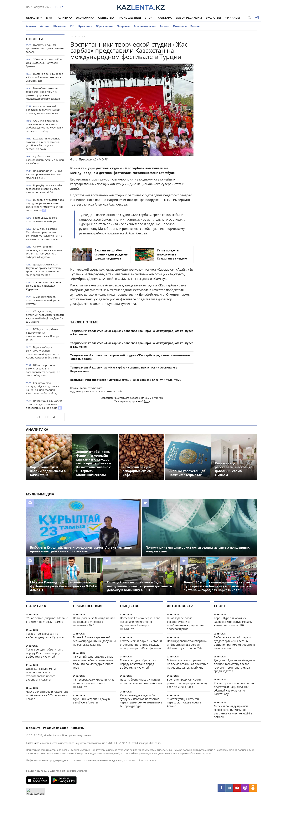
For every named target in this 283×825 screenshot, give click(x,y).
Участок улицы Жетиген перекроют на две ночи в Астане (184, 702)
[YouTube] (237, 788)
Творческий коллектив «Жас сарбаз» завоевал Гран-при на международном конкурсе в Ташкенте (131, 332)
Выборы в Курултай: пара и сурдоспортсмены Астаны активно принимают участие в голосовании (45, 205)
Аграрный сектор (145, 26)
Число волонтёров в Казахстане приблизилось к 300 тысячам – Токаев (47, 695)
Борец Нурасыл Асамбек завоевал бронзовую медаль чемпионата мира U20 (44, 189)
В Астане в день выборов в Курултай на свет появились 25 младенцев (44, 77)
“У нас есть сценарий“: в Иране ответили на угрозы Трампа (44, 63)
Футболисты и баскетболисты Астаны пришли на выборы (45, 160)
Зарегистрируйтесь (113, 397)
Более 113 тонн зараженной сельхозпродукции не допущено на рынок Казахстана (94, 640)
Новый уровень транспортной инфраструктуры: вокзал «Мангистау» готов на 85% (187, 644)
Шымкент (59, 26)
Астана (44, 26)
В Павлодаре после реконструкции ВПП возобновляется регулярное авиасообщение (43, 370)
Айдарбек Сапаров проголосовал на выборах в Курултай (42, 300)
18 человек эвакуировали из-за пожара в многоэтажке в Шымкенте (94, 683)
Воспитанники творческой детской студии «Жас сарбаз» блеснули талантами (126, 380)
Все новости (45, 417)
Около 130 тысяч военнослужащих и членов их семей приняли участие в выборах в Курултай (44, 252)
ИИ (72, 26)
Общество (106, 17)
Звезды (195, 26)
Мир (49, 17)
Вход (147, 401)
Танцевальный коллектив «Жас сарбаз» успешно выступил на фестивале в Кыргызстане (123, 369)
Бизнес (164, 26)
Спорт (149, 17)
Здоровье (123, 26)
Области (32, 17)
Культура (165, 17)
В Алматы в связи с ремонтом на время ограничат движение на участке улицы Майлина (187, 663)
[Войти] (257, 18)
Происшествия (129, 17)
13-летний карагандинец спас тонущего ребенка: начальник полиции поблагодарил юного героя (93, 662)
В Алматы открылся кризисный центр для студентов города (45, 48)
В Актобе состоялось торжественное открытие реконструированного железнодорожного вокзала (43, 93)
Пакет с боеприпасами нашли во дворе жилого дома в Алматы (141, 681)
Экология (213, 17)
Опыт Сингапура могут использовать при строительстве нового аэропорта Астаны (41, 674)
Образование (104, 26)
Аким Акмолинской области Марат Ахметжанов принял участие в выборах (42, 109)
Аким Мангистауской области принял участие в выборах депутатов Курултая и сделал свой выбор (44, 126)
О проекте (33, 728)
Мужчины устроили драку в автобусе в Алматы (91, 700)
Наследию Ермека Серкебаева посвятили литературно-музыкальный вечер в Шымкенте (140, 623)
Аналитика (37, 429)
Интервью (180, 26)
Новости (34, 39)
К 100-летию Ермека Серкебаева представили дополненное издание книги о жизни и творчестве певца (44, 234)
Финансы (232, 17)
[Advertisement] (228, 92)
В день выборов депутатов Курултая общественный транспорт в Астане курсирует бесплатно (43, 352)
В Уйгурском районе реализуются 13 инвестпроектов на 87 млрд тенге (42, 334)
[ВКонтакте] (229, 788)
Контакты (78, 728)
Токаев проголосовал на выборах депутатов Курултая (43, 286)
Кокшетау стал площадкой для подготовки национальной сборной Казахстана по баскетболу (42, 388)
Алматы (31, 26)
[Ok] (253, 788)
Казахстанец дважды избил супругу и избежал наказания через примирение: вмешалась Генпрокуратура (141, 700)
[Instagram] (245, 788)
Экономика (85, 17)
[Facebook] (221, 788)
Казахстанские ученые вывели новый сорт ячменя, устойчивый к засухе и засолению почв (43, 144)
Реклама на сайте (55, 728)
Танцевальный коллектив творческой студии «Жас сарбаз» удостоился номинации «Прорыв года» (130, 357)
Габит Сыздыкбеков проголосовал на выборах (42, 219)
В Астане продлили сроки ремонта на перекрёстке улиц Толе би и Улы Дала (187, 683)
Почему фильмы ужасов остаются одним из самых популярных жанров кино (44, 404)
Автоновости (180, 605)
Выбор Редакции (189, 17)
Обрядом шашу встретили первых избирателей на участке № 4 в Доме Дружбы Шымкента (45, 316)
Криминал (85, 26)
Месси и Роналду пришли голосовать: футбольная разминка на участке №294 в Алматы (233, 711)
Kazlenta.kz (32, 743)
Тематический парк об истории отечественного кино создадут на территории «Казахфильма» (141, 644)
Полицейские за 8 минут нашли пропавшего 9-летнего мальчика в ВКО (44, 174)
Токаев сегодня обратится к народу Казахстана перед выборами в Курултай (44, 653)
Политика (64, 17)
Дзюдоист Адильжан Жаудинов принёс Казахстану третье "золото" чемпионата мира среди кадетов (43, 270)
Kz (61, 7)
